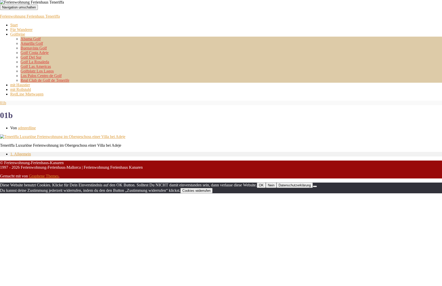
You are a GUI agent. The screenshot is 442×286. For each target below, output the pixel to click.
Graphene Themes (44, 176)
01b (3, 103)
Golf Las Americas (35, 66)
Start (14, 25)
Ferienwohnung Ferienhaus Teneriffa (30, 16)
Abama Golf (30, 39)
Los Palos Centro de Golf (41, 75)
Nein (271, 185)
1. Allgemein (20, 154)
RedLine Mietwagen (26, 94)
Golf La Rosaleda (34, 62)
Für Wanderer (21, 29)
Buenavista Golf (33, 48)
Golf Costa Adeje (34, 52)
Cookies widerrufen (196, 191)
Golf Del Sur (30, 57)
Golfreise (17, 34)
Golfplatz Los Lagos (37, 71)
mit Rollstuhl (20, 89)
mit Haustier (20, 85)
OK (261, 185)
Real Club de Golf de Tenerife (44, 80)
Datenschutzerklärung (295, 185)
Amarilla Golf (31, 43)
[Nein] (315, 186)
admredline (27, 128)
